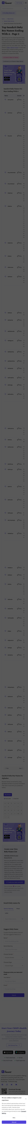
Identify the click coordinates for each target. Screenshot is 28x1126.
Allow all (14, 1122)
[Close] (26, 1099)
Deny (14, 1117)
